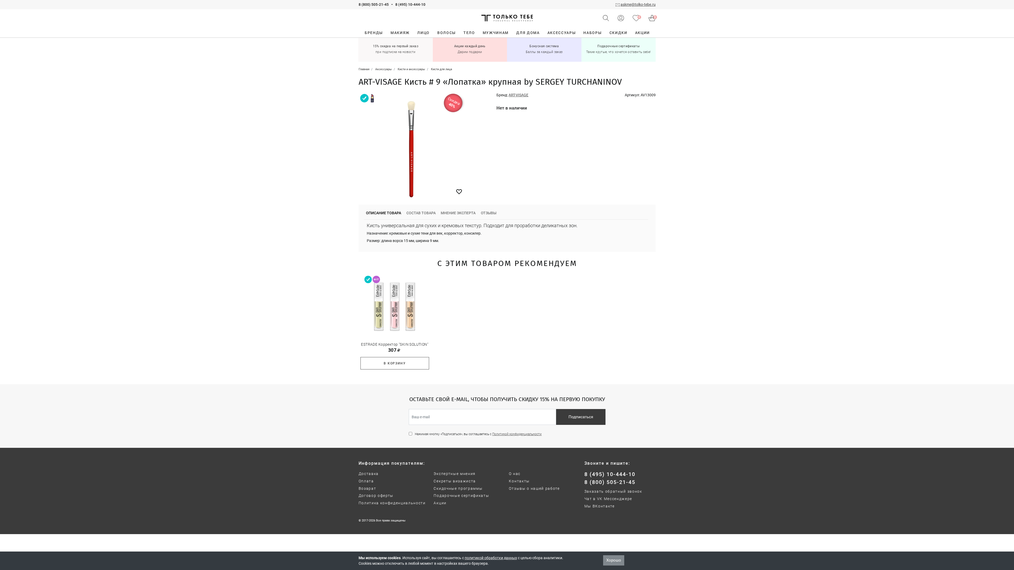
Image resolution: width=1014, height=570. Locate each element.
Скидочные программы (458, 488)
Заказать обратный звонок (613, 491)
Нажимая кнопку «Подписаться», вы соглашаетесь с (478, 434)
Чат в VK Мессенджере (608, 499)
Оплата (366, 481)
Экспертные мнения (455, 474)
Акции (440, 503)
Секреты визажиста (455, 481)
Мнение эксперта (458, 213)
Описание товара (383, 213)
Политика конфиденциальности (392, 503)
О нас (514, 474)
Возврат (367, 488)
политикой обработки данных (491, 558)
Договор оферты (376, 495)
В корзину (395, 363)
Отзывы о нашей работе (534, 488)
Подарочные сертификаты (461, 495)
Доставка (369, 474)
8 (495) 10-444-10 (410, 4)
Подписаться (581, 417)
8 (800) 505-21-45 (374, 4)
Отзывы (488, 213)
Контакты (519, 481)
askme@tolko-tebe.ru (638, 4)
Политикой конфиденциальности (517, 434)
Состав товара (421, 213)
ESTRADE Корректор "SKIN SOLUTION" (394, 344)
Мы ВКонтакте (599, 506)
